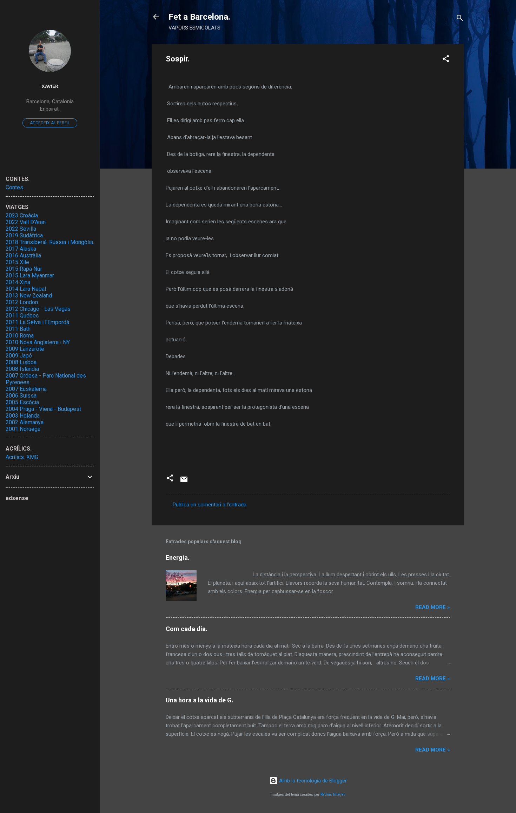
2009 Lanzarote (25, 349)
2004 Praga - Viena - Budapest (43, 409)
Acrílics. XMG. (22, 457)
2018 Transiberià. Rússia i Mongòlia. (50, 242)
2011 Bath (18, 329)
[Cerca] (460, 19)
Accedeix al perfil (50, 122)
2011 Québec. (23, 315)
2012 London (22, 302)
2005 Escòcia (22, 402)
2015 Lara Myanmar (30, 275)
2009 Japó (19, 355)
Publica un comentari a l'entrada (209, 504)
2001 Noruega (23, 429)
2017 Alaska (21, 248)
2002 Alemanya (25, 422)
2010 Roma (20, 335)
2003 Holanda (23, 415)
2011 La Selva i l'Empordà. (38, 322)
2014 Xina (18, 282)
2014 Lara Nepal (26, 289)
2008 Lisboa (21, 362)
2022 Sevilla (21, 228)
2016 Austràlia (23, 255)
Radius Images (332, 794)
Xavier (50, 86)
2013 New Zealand (29, 295)
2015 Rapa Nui (23, 268)
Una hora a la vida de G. (199, 700)
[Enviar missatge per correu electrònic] (184, 482)
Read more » (432, 607)
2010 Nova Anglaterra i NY (38, 342)
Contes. (15, 187)
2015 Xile (17, 262)
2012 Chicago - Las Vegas (38, 309)
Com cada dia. (186, 628)
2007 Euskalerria (26, 389)
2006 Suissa (21, 395)
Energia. (178, 557)
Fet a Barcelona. (199, 17)
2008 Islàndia (22, 369)
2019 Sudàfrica (24, 235)
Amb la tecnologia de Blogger (312, 781)
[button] (446, 59)
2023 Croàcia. (22, 215)
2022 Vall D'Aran (26, 222)
